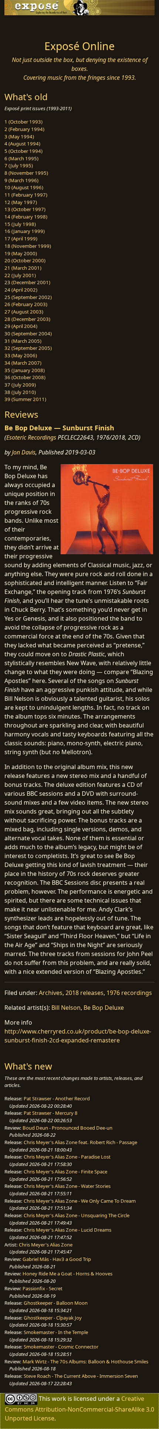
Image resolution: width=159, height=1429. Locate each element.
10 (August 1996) (23, 187)
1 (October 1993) (23, 121)
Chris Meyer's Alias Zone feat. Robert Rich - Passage (80, 1142)
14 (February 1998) (25, 216)
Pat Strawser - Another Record (57, 1098)
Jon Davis (23, 452)
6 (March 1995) (21, 158)
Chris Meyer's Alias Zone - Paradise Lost (67, 1156)
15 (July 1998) (20, 224)
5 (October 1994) (23, 151)
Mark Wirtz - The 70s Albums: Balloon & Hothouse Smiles (85, 1361)
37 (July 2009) (20, 384)
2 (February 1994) (24, 129)
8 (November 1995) (26, 173)
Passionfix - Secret (42, 1288)
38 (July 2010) (20, 392)
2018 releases (84, 993)
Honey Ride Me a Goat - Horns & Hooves (67, 1273)
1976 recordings (129, 993)
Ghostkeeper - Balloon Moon (56, 1303)
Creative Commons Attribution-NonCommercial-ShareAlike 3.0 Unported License (79, 1408)
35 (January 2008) (24, 370)
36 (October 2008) (24, 377)
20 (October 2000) (24, 260)
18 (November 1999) (27, 246)
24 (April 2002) (20, 289)
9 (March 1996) (21, 180)
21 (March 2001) (22, 268)
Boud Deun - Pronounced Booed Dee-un (67, 1127)
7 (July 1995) (18, 165)
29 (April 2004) (20, 326)
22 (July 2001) (20, 275)
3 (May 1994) (19, 136)
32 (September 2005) (28, 348)
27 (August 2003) (23, 311)
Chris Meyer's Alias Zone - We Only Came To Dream (80, 1201)
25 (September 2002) (28, 297)
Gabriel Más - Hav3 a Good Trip (57, 1259)
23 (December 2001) (27, 282)
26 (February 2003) (25, 304)
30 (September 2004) (28, 333)
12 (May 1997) (20, 202)
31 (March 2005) (22, 341)
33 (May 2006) (20, 355)
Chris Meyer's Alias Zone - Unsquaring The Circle (76, 1215)
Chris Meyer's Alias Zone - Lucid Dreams (67, 1229)
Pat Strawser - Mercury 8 (51, 1113)
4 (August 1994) (22, 143)
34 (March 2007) (22, 362)
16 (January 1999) (24, 231)
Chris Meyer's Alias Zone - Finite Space (65, 1171)
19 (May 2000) (20, 253)
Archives (50, 993)
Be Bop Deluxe (104, 1007)
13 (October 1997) (24, 209)
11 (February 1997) (25, 194)
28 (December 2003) (27, 319)
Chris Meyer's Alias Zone (45, 1244)
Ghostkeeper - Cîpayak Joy (53, 1317)
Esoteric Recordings (31, 437)
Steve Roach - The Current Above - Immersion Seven (81, 1376)
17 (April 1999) (20, 238)
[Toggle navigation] (23, 25)
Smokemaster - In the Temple (56, 1332)
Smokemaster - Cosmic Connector (61, 1346)
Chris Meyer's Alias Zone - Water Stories (67, 1186)
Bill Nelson (66, 1007)
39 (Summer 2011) (25, 399)
